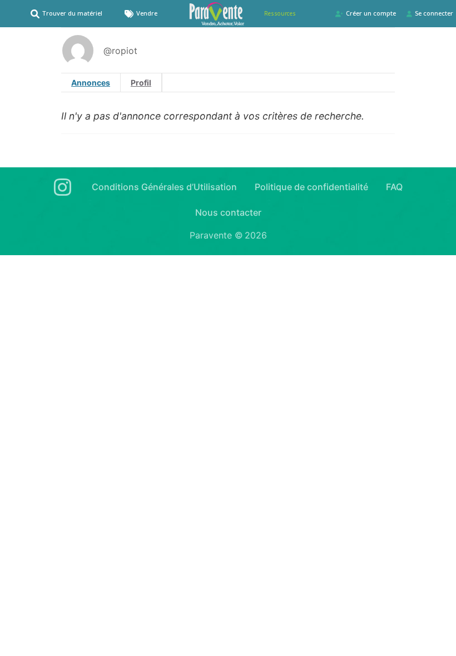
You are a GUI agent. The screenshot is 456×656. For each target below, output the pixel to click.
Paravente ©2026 (228, 235)
